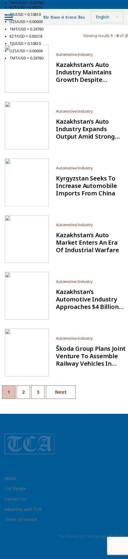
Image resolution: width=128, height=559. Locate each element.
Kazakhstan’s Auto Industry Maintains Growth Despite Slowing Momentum (85, 76)
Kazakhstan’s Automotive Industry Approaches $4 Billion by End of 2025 (87, 303)
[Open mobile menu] (8, 17)
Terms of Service (20, 519)
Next (61, 392)
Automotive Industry (74, 111)
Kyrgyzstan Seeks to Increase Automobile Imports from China (86, 185)
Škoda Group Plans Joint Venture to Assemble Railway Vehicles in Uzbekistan (91, 359)
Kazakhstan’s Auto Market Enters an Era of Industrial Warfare (87, 242)
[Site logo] (64, 17)
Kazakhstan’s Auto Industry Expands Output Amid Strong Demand (85, 132)
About (10, 478)
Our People (15, 488)
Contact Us (15, 499)
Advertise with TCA (22, 509)
